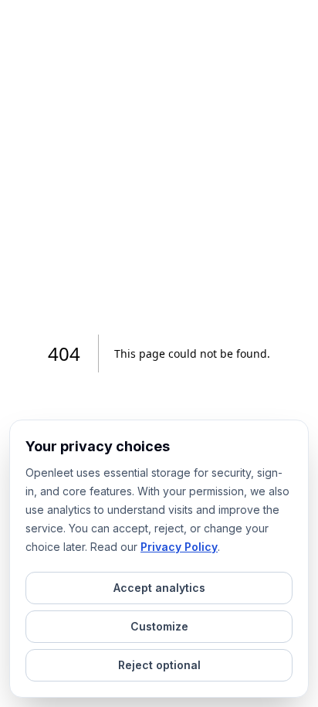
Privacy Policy (179, 546)
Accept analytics (159, 587)
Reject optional (159, 664)
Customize (159, 626)
